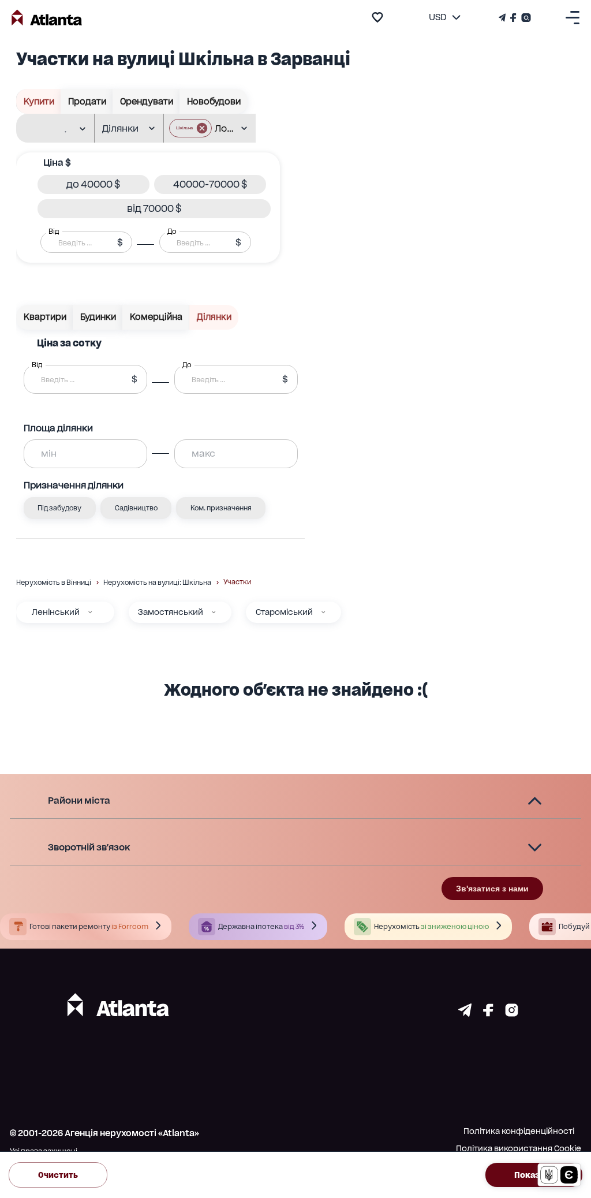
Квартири (45, 317)
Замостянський (170, 612)
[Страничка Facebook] (513, 18)
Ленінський (56, 612)
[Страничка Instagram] (525, 18)
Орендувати (146, 101)
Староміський (284, 612)
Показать (533, 1175)
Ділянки (214, 317)
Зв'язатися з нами (492, 888)
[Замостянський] (213, 612)
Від (53, 231)
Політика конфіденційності (518, 1131)
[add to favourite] (377, 17)
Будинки (98, 317)
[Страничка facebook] (488, 1013)
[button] (190, 128)
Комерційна (156, 317)
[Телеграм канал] (503, 17)
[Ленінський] (90, 612)
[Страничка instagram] (511, 1013)
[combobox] (50, 128)
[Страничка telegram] (465, 1013)
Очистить (58, 1175)
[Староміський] (323, 612)
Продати (87, 101)
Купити (39, 101)
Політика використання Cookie (518, 1148)
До (172, 231)
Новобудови (214, 101)
